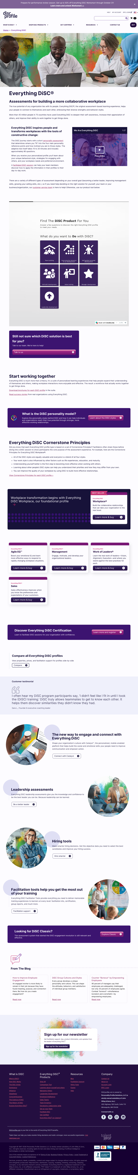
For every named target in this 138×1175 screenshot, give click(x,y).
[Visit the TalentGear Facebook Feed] (104, 1117)
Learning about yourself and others (52, 1088)
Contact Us (105, 1078)
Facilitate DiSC (45, 1112)
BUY (133, 25)
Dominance (13, 1088)
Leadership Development (49, 1094)
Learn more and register (104, 632)
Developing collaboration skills (50, 1106)
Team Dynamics (45, 1103)
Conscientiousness (15, 1097)
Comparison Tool (46, 1085)
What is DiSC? (14, 1078)
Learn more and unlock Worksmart (67, 6)
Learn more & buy (104, 517)
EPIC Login (105, 1088)
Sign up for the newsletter (57, 1046)
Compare (18, 665)
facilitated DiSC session (23, 165)
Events (73, 1088)
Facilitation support (21, 911)
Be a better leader (21, 804)
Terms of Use (45, 1155)
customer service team (42, 187)
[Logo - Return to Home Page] (9, 16)
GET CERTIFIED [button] (66, 25)
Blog (72, 1078)
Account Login (106, 1085)
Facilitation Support (77, 1082)
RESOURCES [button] (90, 25)
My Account (116, 12)
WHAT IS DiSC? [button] (8, 25)
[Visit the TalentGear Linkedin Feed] (124, 1117)
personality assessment (53, 141)
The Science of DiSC (16, 1100)
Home (6, 30)
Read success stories (18, 394)
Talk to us (18, 352)
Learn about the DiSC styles (103, 418)
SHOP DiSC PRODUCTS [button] (37, 25)
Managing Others (46, 1091)
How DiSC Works (15, 1082)
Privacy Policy (68, 1155)
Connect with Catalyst (64, 756)
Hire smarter (60, 856)
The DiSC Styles (14, 1085)
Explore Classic (109, 934)
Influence (12, 1091)
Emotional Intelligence (47, 1097)
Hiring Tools (75, 1085)
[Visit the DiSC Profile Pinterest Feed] (111, 1117)
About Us (104, 1082)
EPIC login (127, 12)
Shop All (43, 1082)
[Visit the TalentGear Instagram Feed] (117, 1117)
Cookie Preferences (29, 1157)
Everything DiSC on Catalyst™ (50, 1118)
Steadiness (13, 1094)
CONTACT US (115, 25)
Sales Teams (44, 1100)
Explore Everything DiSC (18, 1106)
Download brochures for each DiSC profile (27, 390)
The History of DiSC (16, 1103)
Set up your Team (46, 1109)
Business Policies (57, 1155)
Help (108, 12)
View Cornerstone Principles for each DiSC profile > (31, 475)
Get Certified (44, 1115)
